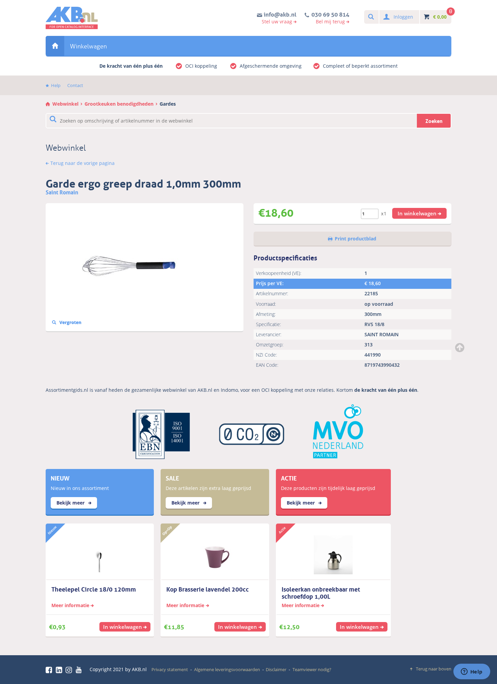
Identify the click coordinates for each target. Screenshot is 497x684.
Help (56, 85)
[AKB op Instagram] (70, 669)
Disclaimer (276, 669)
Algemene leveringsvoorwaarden (227, 669)
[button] (419, 213)
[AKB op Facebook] (50, 669)
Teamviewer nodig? (311, 669)
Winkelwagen (88, 46)
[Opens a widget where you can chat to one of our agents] (471, 672)
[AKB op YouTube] (80, 669)
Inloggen (403, 17)
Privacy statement (169, 669)
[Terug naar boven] (460, 347)
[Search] (370, 17)
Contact (75, 85)
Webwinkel (55, 46)
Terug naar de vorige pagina (82, 163)
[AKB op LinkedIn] (60, 669)
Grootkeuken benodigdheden (119, 104)
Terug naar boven (433, 669)
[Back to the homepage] (72, 18)
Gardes (168, 104)
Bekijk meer (71, 502)
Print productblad (355, 238)
